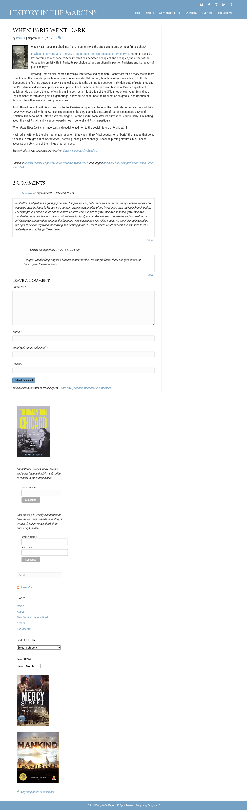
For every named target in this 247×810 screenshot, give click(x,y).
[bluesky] (201, 5)
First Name (27, 547)
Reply (150, 240)
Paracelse (27, 193)
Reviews (67, 163)
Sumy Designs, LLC (151, 805)
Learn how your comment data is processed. (85, 388)
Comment (19, 287)
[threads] (231, 5)
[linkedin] (223, 5)
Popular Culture (52, 163)
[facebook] (209, 5)
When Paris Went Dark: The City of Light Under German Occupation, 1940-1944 (81, 53)
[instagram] (216, 5)
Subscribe (25, 587)
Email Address (30, 487)
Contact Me (225, 13)
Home (137, 13)
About (150, 13)
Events (207, 13)
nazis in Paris (111, 163)
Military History (33, 163)
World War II (81, 163)
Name (17, 331)
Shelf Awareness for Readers (80, 150)
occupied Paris (129, 163)
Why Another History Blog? (178, 13)
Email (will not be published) (30, 347)
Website (17, 363)
